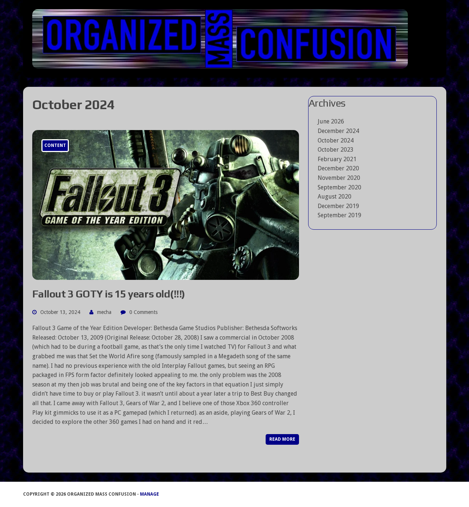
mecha (104, 312)
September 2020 (339, 187)
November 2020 (339, 177)
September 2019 (339, 215)
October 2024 (336, 140)
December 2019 (338, 206)
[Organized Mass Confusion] (234, 39)
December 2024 (338, 130)
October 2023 (336, 149)
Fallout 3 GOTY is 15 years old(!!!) (108, 294)
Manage (149, 494)
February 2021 (337, 159)
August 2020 (334, 196)
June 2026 (331, 121)
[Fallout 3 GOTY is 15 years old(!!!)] (165, 275)
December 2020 (338, 168)
